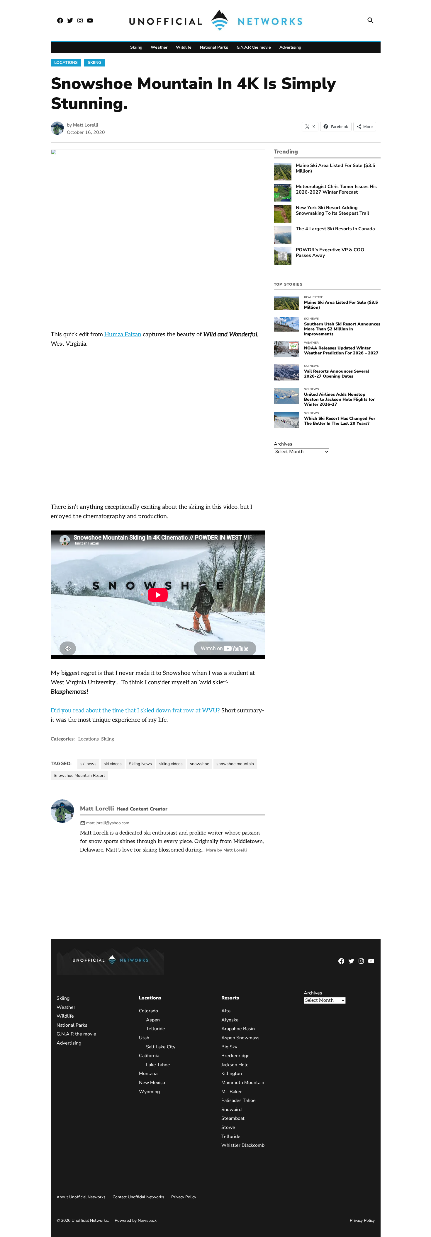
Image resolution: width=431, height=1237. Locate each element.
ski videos (113, 764)
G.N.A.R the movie (254, 47)
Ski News (311, 318)
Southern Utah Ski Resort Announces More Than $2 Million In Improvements (342, 329)
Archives (283, 444)
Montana (148, 1073)
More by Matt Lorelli (226, 850)
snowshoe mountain (235, 764)
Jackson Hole (235, 1065)
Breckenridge (235, 1055)
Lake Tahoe (158, 1065)
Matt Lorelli (85, 125)
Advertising (290, 47)
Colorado (148, 1011)
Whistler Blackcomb (242, 1145)
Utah (144, 1038)
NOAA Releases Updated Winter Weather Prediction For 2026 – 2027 (341, 350)
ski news (88, 764)
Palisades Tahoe (238, 1100)
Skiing (136, 47)
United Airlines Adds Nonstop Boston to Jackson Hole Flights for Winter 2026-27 (339, 399)
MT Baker (231, 1091)
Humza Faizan (122, 334)
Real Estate (313, 297)
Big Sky (229, 1047)
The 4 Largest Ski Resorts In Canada (335, 229)
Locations (66, 62)
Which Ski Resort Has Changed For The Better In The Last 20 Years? (339, 420)
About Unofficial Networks (81, 1197)
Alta (225, 1011)
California (149, 1055)
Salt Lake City (160, 1047)
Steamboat (233, 1118)
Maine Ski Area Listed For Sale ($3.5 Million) (335, 168)
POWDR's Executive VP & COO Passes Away (330, 252)
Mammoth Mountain (242, 1082)
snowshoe (199, 764)
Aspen (153, 1020)
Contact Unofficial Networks (138, 1197)
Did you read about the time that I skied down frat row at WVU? (135, 710)
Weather (159, 47)
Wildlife (183, 47)
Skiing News (140, 764)
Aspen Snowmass (240, 1038)
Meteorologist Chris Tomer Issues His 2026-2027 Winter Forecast (336, 189)
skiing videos (171, 764)
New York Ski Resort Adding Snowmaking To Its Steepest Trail (332, 210)
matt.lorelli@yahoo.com (107, 823)
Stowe (228, 1127)
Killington (231, 1073)
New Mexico (152, 1082)
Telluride (155, 1029)
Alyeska (229, 1020)
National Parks (214, 47)
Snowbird (231, 1109)
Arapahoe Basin (238, 1029)
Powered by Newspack (136, 1220)
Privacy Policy (183, 1197)
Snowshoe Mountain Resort (79, 775)
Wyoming (149, 1091)
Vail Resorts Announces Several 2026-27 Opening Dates (336, 373)
